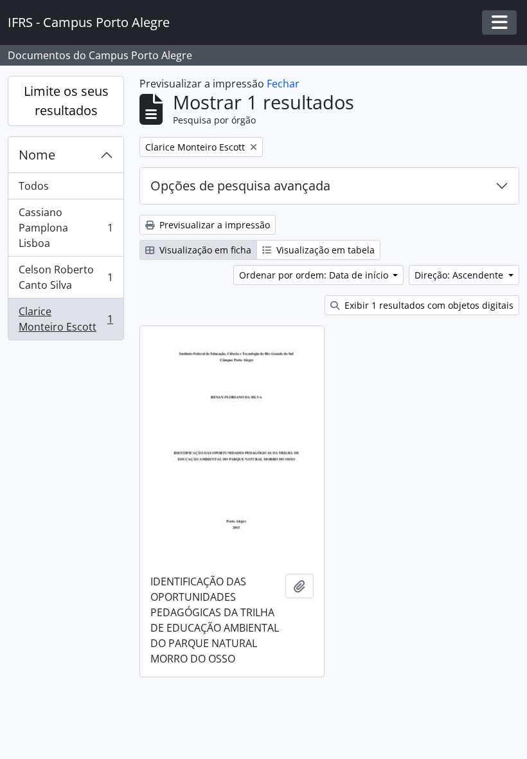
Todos (34, 186)
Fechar (283, 84)
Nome (37, 154)
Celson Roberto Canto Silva (65, 277)
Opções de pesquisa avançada (240, 185)
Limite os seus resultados (66, 100)
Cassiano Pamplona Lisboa (65, 227)
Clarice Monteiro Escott (65, 319)
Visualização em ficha (204, 250)
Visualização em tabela (324, 250)
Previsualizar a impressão (213, 225)
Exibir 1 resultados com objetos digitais (428, 305)
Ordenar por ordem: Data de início (315, 275)
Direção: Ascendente (460, 275)
